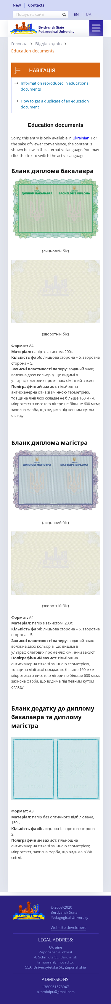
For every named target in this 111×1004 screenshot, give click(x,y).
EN (76, 14)
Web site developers (68, 928)
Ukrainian (81, 138)
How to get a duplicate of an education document (55, 104)
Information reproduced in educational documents (55, 86)
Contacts (36, 5)
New (17, 5)
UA (88, 14)
